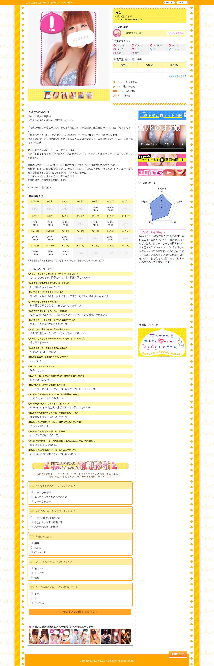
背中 (36, 598)
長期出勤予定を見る (177, 76)
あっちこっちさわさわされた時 (50, 497)
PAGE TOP (178, 654)
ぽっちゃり (40, 552)
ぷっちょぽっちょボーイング (38, 2)
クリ (36, 594)
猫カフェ (39, 568)
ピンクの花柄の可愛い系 (47, 517)
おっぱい (39, 603)
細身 (36, 543)
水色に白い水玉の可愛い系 (48, 522)
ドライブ (39, 573)
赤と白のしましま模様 (46, 527)
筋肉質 (37, 547)
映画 (36, 577)
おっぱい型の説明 (176, 33)
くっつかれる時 (42, 492)
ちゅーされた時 (42, 501)
